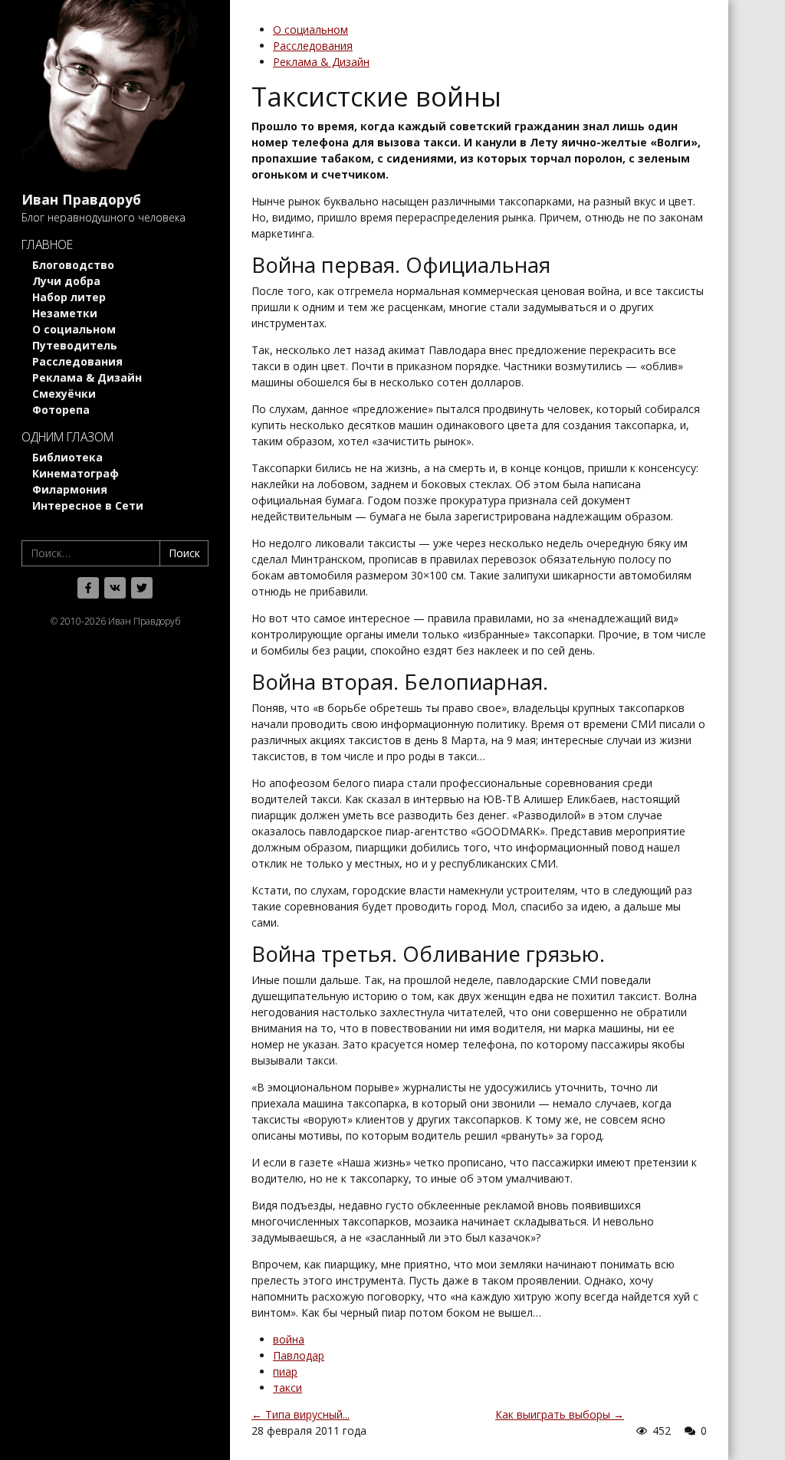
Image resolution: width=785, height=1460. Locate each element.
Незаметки (64, 313)
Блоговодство (73, 265)
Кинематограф (75, 473)
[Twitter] (142, 588)
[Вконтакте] (115, 588)
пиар (285, 1371)
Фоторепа (61, 409)
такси (287, 1387)
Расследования (77, 361)
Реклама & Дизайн (87, 377)
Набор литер (69, 297)
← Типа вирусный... (300, 1414)
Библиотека (67, 457)
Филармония (69, 489)
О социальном (74, 329)
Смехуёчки (64, 393)
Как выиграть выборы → (559, 1414)
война (288, 1339)
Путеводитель (74, 345)
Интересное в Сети (87, 505)
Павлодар (298, 1355)
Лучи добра (66, 281)
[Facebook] (88, 588)
